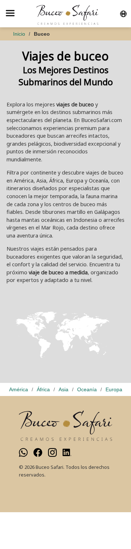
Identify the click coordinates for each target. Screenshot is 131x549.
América (18, 389)
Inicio (19, 34)
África (43, 389)
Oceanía (87, 389)
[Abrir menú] (10, 13)
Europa (114, 389)
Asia (63, 389)
